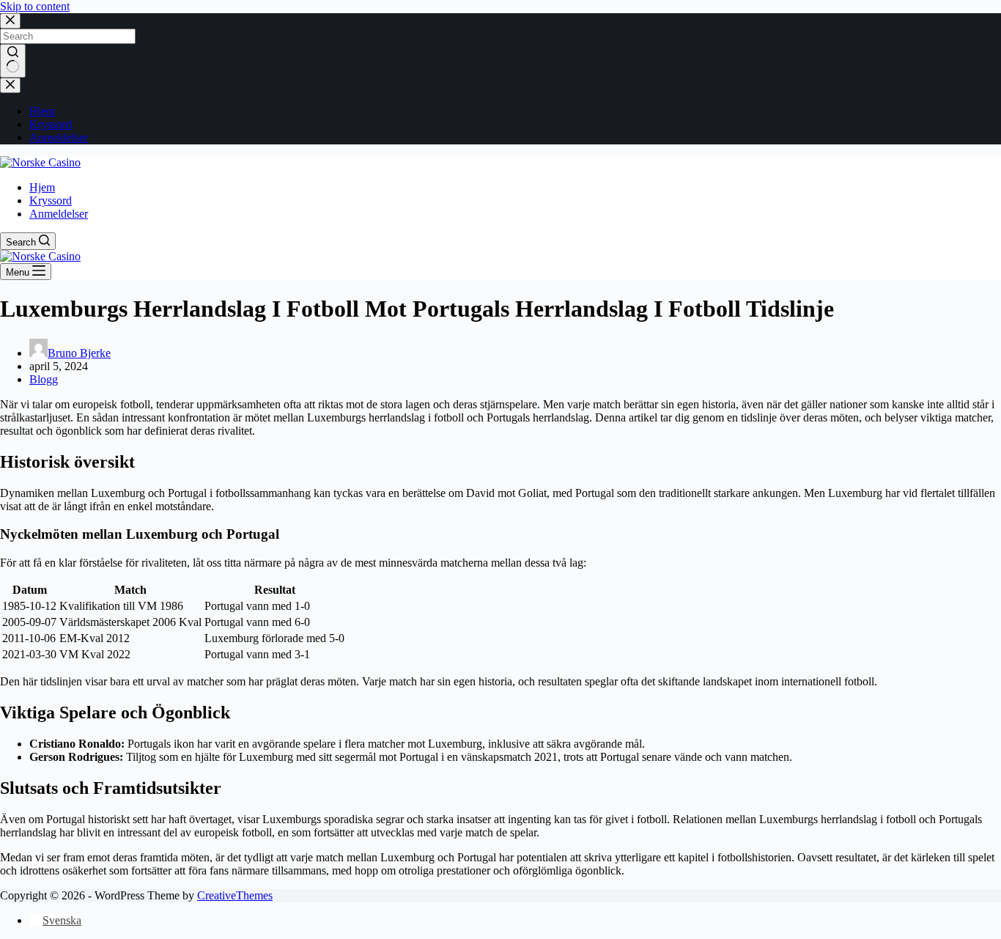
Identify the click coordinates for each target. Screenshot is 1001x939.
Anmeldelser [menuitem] (58, 137)
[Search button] (13, 61)
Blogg (43, 379)
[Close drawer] (10, 85)
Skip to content (35, 6)
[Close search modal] (10, 21)
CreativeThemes (235, 895)
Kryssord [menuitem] (50, 124)
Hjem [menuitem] (42, 111)
